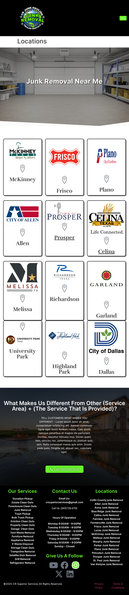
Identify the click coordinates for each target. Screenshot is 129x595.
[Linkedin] (70, 574)
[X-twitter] (59, 574)
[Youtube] (53, 565)
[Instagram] (75, 565)
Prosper (64, 237)
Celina (106, 251)
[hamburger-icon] (123, 18)
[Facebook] (64, 565)
